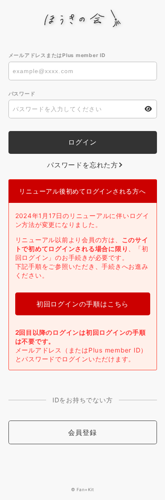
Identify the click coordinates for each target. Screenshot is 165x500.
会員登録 (82, 432)
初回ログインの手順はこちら (82, 304)
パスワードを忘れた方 (82, 165)
